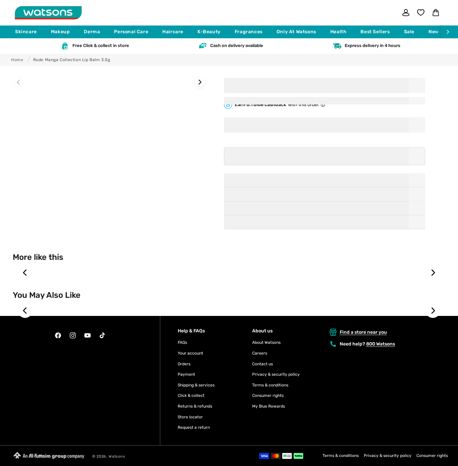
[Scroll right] (449, 32)
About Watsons (266, 342)
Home (17, 59)
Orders (184, 364)
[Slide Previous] (18, 82)
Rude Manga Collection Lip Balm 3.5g (71, 59)
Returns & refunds (195, 406)
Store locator (190, 417)
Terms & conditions (270, 385)
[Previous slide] (25, 272)
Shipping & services (196, 385)
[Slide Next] (199, 82)
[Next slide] (432, 272)
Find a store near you (363, 332)
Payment (186, 374)
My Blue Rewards (268, 406)
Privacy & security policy (276, 374)
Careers (259, 353)
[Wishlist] (420, 12)
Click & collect (191, 395)
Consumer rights (268, 395)
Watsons (117, 456)
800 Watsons (380, 344)
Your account (190, 353)
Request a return (194, 427)
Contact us (262, 364)
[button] (29, 32)
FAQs (182, 342)
